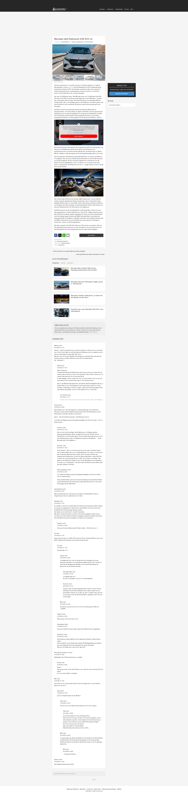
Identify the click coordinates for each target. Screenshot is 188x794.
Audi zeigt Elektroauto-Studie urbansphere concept (90, 254)
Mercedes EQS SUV (62, 241)
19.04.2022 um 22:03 (59, 491)
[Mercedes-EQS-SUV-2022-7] (78, 59)
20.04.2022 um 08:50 (68, 751)
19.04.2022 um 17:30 (59, 503)
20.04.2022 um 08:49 (65, 735)
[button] (103, 59)
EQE (94, 85)
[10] (66, 45)
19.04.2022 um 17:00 (59, 535)
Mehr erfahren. (94, 332)
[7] (61, 45)
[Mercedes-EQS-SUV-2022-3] (89, 78)
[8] (63, 45)
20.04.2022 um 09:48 (62, 636)
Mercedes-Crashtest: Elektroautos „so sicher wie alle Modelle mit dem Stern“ (86, 296)
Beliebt (63, 263)
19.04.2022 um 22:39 (68, 574)
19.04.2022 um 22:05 (65, 557)
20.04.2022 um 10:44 (62, 429)
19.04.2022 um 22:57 (62, 626)
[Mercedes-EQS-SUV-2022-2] (79, 78)
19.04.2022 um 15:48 (59, 761)
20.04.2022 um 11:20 (59, 347)
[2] (54, 45)
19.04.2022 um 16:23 (62, 693)
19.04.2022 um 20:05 (62, 525)
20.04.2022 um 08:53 (62, 664)
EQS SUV (70, 87)
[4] (57, 45)
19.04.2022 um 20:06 (62, 616)
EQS (68, 85)
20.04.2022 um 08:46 (68, 713)
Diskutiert (70, 263)
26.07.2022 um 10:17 (65, 397)
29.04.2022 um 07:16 (68, 586)
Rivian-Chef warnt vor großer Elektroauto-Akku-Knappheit (69, 251)
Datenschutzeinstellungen (109, 789)
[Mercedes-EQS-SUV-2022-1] (100, 78)
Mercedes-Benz (66, 243)
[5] (59, 45)
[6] (60, 45)
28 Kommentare (88, 42)
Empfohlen (55, 263)
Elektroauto (61, 245)
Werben (119, 789)
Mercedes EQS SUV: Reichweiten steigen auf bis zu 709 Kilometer (87, 283)
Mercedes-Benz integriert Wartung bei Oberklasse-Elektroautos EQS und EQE (84, 269)
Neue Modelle (65, 42)
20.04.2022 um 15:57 (62, 367)
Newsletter (92, 235)
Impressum (90, 789)
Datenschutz (97, 789)
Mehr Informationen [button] (78, 132)
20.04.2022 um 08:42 (65, 604)
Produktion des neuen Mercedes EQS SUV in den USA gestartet (87, 310)
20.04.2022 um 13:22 (62, 447)
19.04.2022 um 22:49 (65, 703)
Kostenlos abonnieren (122, 93)
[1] (53, 45)
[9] (64, 45)
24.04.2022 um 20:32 (62, 472)
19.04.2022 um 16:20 (59, 681)
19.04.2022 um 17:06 (62, 547)
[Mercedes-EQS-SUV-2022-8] (68, 78)
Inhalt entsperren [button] (78, 136)
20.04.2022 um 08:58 (59, 407)
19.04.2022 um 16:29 (59, 654)
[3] (56, 45)
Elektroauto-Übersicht (73, 789)
